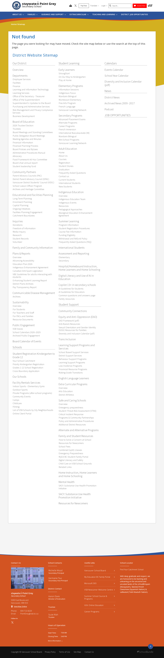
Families (32, 14)
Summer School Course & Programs (95, 597)
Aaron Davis (54, 596)
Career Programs (91, 611)
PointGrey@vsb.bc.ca (29, 613)
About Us (17, 14)
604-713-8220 (26, 611)
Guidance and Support (52, 14)
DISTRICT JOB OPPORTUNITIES (134, 14)
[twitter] (75, 6)
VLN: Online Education (94, 605)
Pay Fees (84, 6)
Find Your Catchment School (132, 569)
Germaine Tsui (55, 578)
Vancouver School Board (95, 570)
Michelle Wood (55, 570)
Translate (93, 6)
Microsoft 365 (90, 583)
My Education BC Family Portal (97, 577)
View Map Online (20, 606)
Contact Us (89, 652)
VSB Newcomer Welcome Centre (98, 589)
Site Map (77, 652)
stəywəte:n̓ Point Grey (39, 4)
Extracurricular (78, 14)
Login (103, 6)
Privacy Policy (50, 652)
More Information (54, 641)
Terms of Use (64, 652)
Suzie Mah (53, 614)
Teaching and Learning (104, 14)
